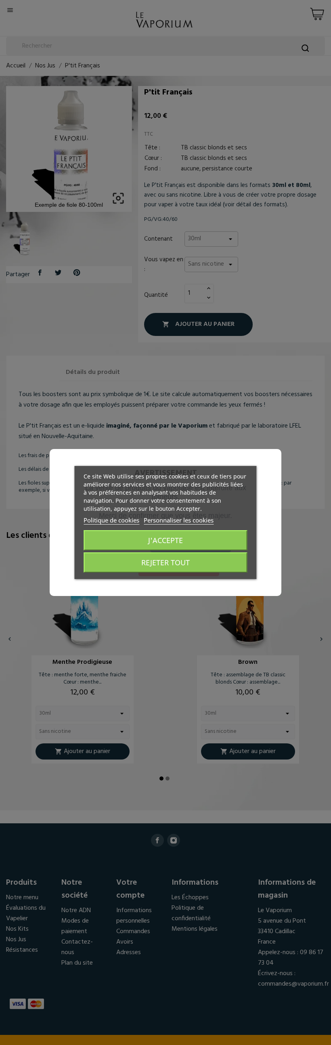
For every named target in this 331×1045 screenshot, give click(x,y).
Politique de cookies (111, 520)
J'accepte (165, 540)
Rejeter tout (165, 562)
